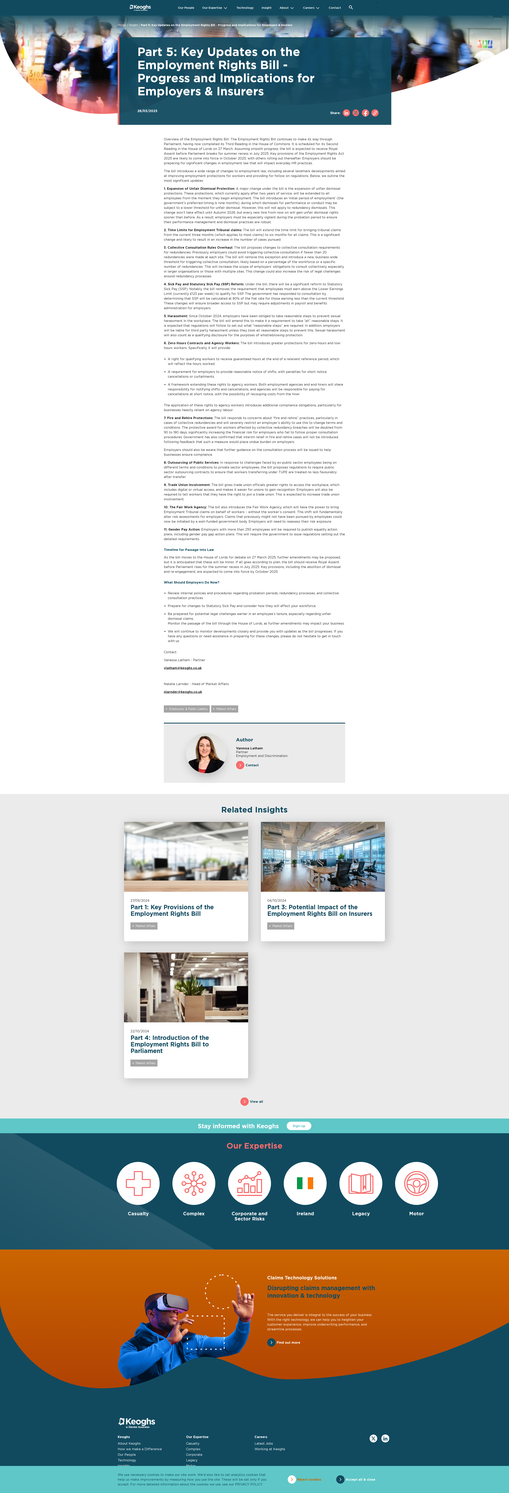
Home (122, 24)
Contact (252, 765)
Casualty (192, 1443)
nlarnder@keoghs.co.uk (183, 692)
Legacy (191, 1460)
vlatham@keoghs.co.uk (183, 668)
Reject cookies (309, 1479)
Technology (127, 1460)
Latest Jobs (263, 1443)
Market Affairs (226, 708)
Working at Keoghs (269, 1449)
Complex (193, 1449)
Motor (191, 1466)
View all (256, 1101)
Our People (127, 1454)
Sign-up (299, 1126)
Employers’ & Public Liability (188, 708)
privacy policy (248, 1484)
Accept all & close (360, 1479)
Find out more (288, 1342)
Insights (124, 1466)
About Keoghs (129, 1443)
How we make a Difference (140, 1449)
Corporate (194, 1454)
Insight (133, 24)
